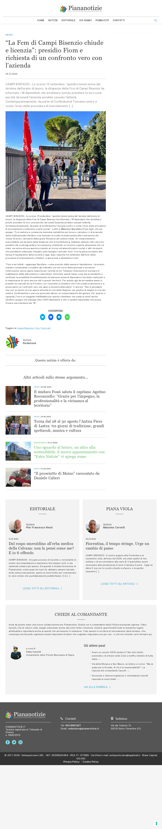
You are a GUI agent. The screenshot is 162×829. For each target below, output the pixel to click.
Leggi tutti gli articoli (118, 583)
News (9, 34)
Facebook (8, 742)
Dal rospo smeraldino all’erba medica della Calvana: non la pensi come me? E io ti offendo (41, 548)
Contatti (119, 20)
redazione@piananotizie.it (83, 728)
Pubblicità (102, 20)
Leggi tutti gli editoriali (41, 588)
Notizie (53, 20)
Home (40, 20)
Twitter (14, 742)
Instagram (21, 742)
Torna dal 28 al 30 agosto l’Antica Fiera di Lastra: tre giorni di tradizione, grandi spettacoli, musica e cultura (69, 426)
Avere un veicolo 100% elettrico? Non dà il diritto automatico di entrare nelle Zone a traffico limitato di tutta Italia (122, 655)
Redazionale (40, 443)
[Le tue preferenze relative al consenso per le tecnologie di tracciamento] (156, 823)
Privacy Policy (71, 761)
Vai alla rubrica (96, 687)
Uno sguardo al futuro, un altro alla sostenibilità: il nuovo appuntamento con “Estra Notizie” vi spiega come (69, 452)
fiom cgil (46, 328)
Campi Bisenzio (25, 328)
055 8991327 (73, 725)
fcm (37, 328)
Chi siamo (85, 20)
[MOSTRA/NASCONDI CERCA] (156, 20)
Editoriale (68, 20)
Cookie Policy (91, 761)
